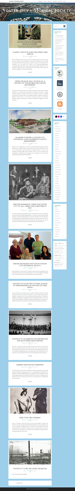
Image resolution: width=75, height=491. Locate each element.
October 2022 (57, 171)
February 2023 (57, 165)
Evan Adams (34, 56)
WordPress (40, 488)
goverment (62, 255)
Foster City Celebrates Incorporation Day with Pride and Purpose (30, 340)
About (45, 1)
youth (60, 266)
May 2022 (56, 180)
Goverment (57, 222)
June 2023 (57, 158)
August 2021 (57, 199)
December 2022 (58, 169)
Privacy (64, 1)
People (56, 231)
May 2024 (56, 146)
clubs (55, 250)
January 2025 (57, 140)
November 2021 (58, 194)
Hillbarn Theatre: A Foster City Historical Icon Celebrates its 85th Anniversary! (30, 139)
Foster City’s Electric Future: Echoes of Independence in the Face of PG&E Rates (30, 285)
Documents (57, 218)
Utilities (56, 234)
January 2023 (57, 167)
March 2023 (57, 162)
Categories (55, 1)
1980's (63, 243)
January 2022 (57, 190)
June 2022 (57, 178)
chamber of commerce (59, 248)
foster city (57, 255)
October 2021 (57, 196)
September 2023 (58, 153)
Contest (56, 215)
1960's (55, 243)
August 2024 (57, 142)
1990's (56, 245)
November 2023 (58, 151)
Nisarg (47, 488)
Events (56, 220)
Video (56, 236)
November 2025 (58, 131)
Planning (56, 262)
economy (56, 252)
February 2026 (57, 128)
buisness (61, 247)
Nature (56, 227)
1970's (59, 243)
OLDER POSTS (19, 483)
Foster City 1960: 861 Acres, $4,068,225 (30, 468)
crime (56, 250)
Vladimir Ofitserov (35, 210)
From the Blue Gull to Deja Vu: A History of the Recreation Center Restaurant (30, 83)
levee (61, 257)
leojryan (59, 257)
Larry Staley (34, 143)
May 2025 (56, 135)
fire (61, 253)
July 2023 (56, 156)
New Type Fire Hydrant (30, 418)
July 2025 (56, 133)
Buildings (57, 211)
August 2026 (57, 126)
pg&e (60, 260)
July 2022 (56, 176)
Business (56, 213)
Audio (56, 209)
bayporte (60, 245)
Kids (57, 257)
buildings (59, 247)
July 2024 (56, 144)
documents (59, 250)
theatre (58, 266)
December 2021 (58, 192)
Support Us (49, 1)
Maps (56, 224)
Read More (30, 72)
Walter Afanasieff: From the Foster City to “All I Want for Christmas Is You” (30, 206)
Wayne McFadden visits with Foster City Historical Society (30, 264)
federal (60, 253)
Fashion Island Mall (56, 253)
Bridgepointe (55, 247)
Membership (40, 1)
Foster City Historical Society (16, 1)
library (62, 257)
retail (61, 264)
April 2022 (57, 183)
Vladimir (34, 87)
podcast (60, 262)
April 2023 (57, 160)
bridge (64, 245)
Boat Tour (60, 1)
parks (57, 260)
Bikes (62, 245)
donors (61, 250)
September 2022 (58, 174)
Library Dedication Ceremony (30, 365)
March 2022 (57, 185)
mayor (57, 258)
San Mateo (55, 266)
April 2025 (57, 137)
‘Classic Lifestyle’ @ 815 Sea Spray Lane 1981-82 (30, 53)
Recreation (57, 264)
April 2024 (57, 149)
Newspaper (57, 229)
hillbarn (55, 257)
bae (58, 245)
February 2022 (57, 187)
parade (55, 260)
